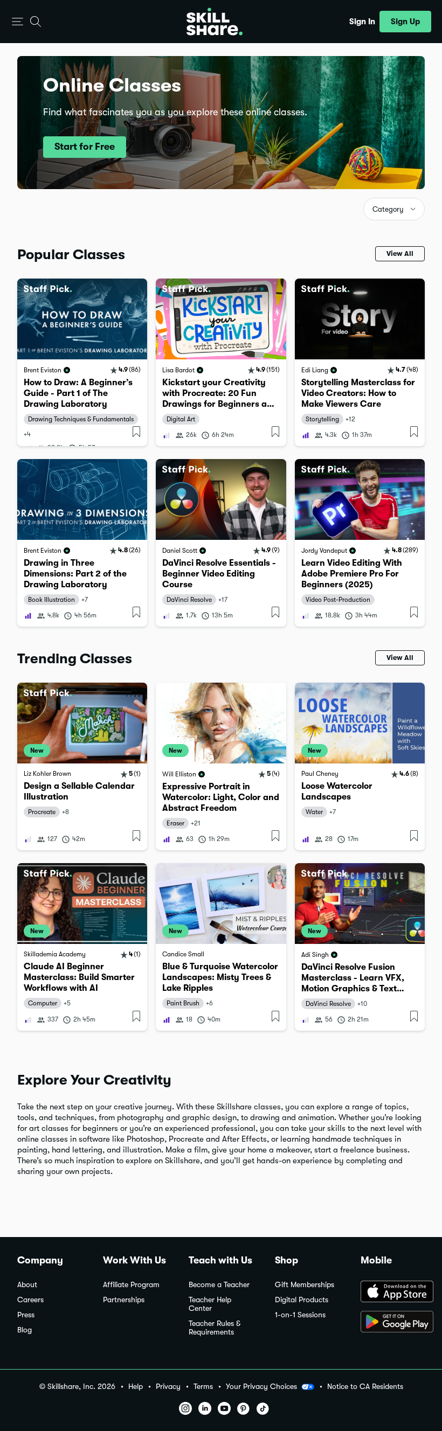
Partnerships (123, 1300)
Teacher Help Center (210, 1304)
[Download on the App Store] (393, 1292)
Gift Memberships (304, 1285)
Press (25, 1315)
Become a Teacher (219, 1285)
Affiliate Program (131, 1285)
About (27, 1285)
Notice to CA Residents (365, 1387)
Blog (24, 1330)
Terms (203, 1387)
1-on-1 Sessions (300, 1315)
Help (135, 1387)
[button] (17, 22)
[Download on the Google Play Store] (393, 1323)
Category (388, 209)
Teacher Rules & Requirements (214, 1327)
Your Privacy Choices (261, 1386)
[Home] (215, 22)
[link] (82, 362)
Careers (30, 1300)
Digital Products (301, 1300)
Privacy (168, 1387)
